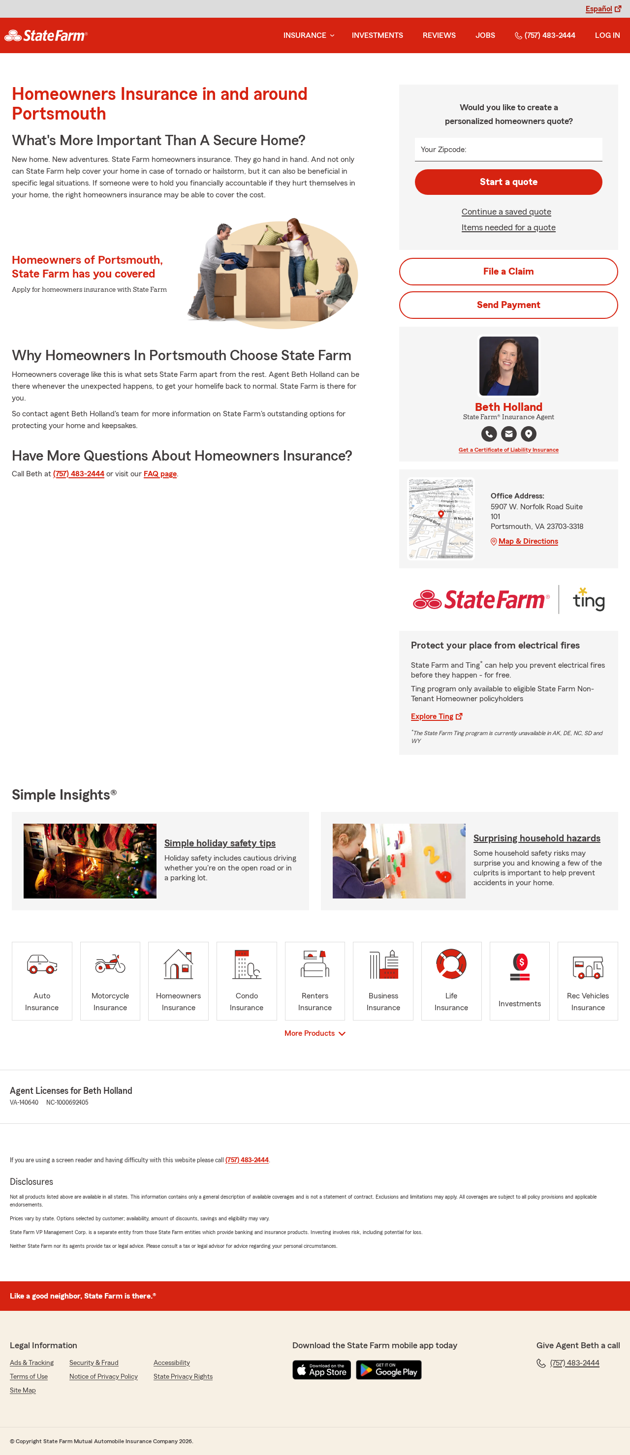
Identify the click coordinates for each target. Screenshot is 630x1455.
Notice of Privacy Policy (103, 1376)
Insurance (305, 35)
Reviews (439, 35)
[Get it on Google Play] (389, 1370)
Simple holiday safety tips (220, 843)
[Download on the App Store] (321, 1370)
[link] (46, 35)
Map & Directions (528, 541)
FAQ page (160, 474)
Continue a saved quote (506, 211)
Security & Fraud (94, 1363)
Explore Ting (432, 716)
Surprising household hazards (536, 838)
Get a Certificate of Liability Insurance (509, 450)
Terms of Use (29, 1376)
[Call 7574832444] (489, 434)
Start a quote (508, 182)
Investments (377, 35)
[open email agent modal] (509, 435)
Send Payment (508, 305)
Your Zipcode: (444, 150)
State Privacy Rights (183, 1376)
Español (599, 9)
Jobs (485, 35)
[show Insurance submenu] (330, 35)
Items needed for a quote (509, 227)
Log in (607, 35)
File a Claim (508, 272)
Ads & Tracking (32, 1363)
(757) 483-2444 (550, 35)
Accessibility (172, 1363)
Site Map (23, 1390)
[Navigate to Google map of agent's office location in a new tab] (528, 434)
